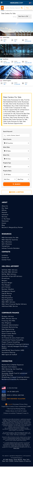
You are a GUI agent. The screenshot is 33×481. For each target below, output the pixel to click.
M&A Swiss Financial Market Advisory (14, 304)
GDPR (29, 406)
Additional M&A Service (10, 306)
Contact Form (6, 260)
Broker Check (16, 448)
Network (4, 212)
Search (17, 184)
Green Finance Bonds (9, 333)
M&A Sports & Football (9, 354)
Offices (4, 210)
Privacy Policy (24, 404)
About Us (5, 206)
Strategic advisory (8, 316)
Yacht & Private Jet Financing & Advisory (15, 344)
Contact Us (5, 257)
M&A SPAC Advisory (8, 302)
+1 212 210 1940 (12, 388)
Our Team (5, 208)
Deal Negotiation (7, 300)
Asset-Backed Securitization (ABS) (13, 350)
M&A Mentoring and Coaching (12, 369)
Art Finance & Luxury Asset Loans (13, 338)
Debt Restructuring (8, 329)
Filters (28, 8)
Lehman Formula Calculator (11, 248)
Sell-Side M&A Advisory (9, 270)
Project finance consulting (11, 342)
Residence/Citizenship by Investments (14, 379)
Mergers (4, 280)
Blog (3, 225)
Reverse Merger (7, 283)
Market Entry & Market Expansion (13, 365)
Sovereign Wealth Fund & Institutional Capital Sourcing (14, 374)
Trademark (19, 413)
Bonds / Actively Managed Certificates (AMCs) (14, 347)
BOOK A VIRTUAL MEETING (15, 395)
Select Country (7, 139)
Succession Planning (8, 352)
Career (4, 223)
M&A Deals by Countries (10, 240)
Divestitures (6, 278)
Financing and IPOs (8, 321)
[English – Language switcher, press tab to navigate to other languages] (28, 2)
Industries (5, 214)
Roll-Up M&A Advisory (9, 274)
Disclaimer (16, 404)
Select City (6, 155)
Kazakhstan (5, 59)
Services (4, 217)
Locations (5, 255)
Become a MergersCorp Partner (12, 227)
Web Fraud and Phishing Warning (16, 408)
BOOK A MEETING (17, 192)
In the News (6, 219)
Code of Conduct (22, 411)
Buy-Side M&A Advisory (9, 272)
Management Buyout (8, 291)
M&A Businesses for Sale (10, 237)
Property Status (7, 171)
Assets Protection (7, 371)
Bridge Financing (7, 336)
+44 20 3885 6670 (13, 391)
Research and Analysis (9, 367)
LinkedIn (10, 404)
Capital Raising (7, 293)
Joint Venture (6, 287)
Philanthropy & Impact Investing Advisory (15, 377)
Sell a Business (7, 244)
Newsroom (5, 221)
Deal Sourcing (6, 295)
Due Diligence (6, 323)
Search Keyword (7, 131)
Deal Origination (7, 298)
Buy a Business (7, 242)
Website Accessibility (9, 413)
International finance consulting (12, 340)
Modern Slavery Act (11, 411)
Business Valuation (8, 289)
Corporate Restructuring (10, 327)
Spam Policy (5, 406)
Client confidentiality (20, 406)
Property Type (7, 163)
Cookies (12, 406)
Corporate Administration (10, 325)
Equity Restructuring (8, 331)
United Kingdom (7, 80)
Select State (6, 147)
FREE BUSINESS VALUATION (16, 399)
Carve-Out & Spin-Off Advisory (12, 276)
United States (6, 37)
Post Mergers (6, 285)
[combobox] (24, 16)
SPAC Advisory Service (9, 318)
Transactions (6, 246)
